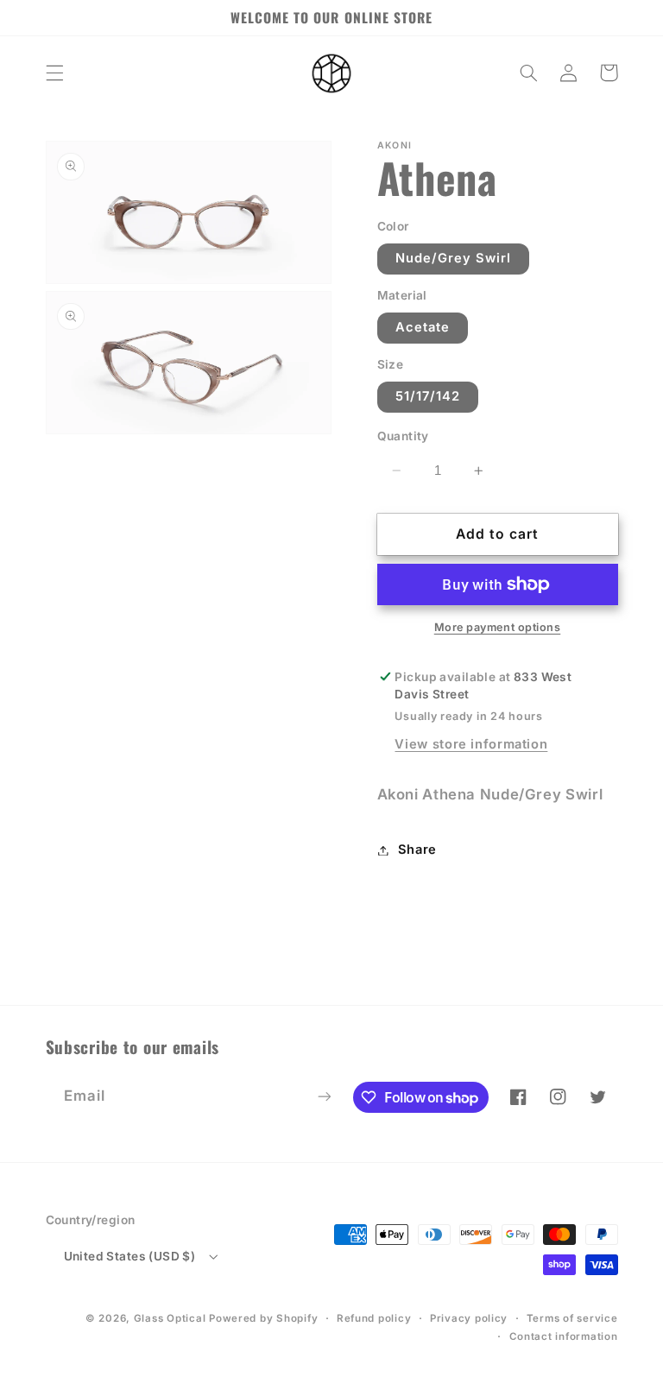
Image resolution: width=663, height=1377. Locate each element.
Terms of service (572, 1318)
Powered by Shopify (263, 1318)
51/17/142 (427, 396)
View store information (471, 744)
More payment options (497, 627)
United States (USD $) (130, 1256)
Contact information (563, 1336)
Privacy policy (469, 1318)
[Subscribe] (324, 1096)
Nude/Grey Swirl (453, 258)
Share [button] (417, 849)
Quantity (403, 436)
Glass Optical (170, 1318)
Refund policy (374, 1318)
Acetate (422, 327)
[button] (54, 72)
